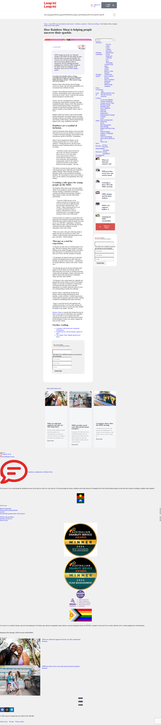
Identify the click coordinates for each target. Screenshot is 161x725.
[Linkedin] (11, 709)
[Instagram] (7, 709)
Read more (50, 440)
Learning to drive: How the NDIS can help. (107, 185)
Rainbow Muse (57, 312)
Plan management (49, 15)
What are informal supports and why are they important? (106, 164)
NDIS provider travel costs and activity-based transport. (107, 174)
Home (45, 24)
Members (85, 15)
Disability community (81, 24)
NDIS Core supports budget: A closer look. (106, 208)
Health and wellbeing (93, 24)
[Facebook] (2, 709)
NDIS (67, 15)
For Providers (93, 15)
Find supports (60, 15)
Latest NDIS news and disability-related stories (61, 24)
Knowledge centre (75, 15)
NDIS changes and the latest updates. (107, 196)
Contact (100, 15)
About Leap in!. (3, 505)
